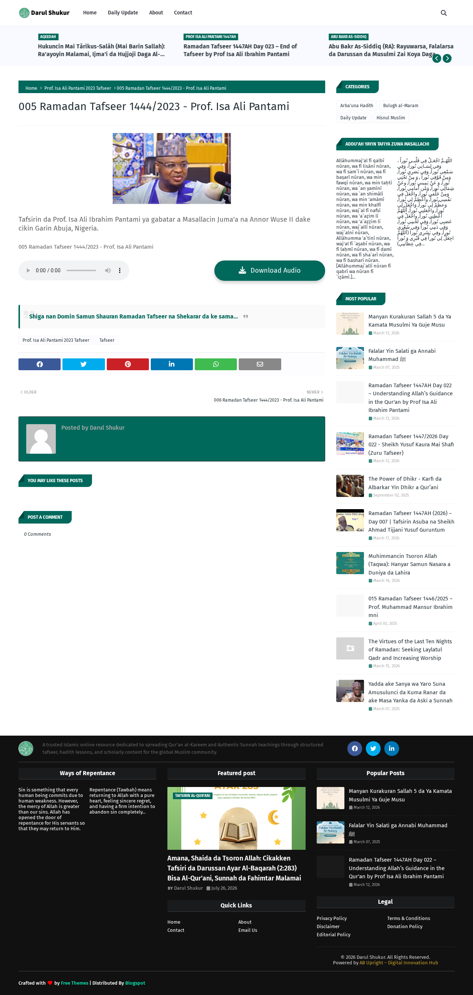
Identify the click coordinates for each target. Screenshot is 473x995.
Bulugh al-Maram (400, 105)
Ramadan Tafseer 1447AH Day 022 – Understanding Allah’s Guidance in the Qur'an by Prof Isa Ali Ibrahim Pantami (410, 398)
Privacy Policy (332, 918)
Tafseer (107, 340)
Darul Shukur (106, 427)
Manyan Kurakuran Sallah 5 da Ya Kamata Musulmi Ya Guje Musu (409, 320)
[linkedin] (391, 748)
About (245, 922)
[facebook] (354, 748)
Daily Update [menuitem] (123, 13)
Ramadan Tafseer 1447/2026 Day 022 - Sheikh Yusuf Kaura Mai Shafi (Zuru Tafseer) (411, 444)
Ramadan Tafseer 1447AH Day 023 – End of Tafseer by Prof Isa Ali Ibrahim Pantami (228, 50)
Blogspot (135, 983)
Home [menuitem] (90, 13)
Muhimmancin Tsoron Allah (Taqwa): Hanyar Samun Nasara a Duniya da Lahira (409, 564)
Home (31, 88)
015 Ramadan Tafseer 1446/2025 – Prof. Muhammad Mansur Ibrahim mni (410, 607)
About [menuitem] (156, 13)
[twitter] (373, 748)
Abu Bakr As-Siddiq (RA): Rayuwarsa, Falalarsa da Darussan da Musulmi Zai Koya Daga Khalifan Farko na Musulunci (379, 50)
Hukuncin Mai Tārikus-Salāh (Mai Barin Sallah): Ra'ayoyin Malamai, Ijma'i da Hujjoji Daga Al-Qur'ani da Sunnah (89, 50)
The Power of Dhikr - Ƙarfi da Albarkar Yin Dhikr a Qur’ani (405, 483)
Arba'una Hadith (356, 105)
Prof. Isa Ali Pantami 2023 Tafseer (77, 88)
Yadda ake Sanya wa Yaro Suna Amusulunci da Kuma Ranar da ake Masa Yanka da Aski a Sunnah (410, 692)
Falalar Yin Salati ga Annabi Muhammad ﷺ (402, 355)
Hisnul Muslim (391, 117)
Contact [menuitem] (183, 13)
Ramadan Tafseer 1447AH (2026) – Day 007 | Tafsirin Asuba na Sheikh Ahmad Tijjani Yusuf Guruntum (411, 521)
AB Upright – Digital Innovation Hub (399, 962)
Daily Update (353, 117)
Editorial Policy (333, 934)
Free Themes (74, 983)
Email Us (247, 930)
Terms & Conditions (408, 918)
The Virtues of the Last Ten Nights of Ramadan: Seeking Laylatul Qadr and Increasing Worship (410, 649)
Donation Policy (404, 926)
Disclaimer (328, 926)
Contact (175, 930)
